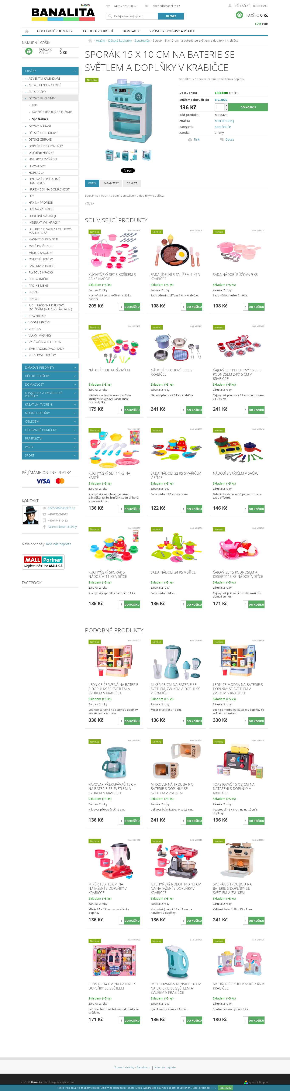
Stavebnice (37, 316)
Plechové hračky (42, 355)
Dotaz (229, 139)
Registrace (260, 6)
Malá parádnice (41, 246)
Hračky (30, 71)
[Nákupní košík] (28, 51)
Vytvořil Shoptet (258, 1082)
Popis (92, 183)
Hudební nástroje (43, 216)
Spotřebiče (40, 119)
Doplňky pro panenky (46, 146)
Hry (31, 196)
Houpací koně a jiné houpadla (44, 181)
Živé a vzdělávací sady (46, 349)
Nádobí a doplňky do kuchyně (52, 112)
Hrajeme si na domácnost (49, 189)
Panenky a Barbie (42, 266)
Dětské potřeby (37, 376)
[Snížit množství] (226, 109)
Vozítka (35, 329)
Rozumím (226, 1088)
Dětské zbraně (40, 139)
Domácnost (34, 384)
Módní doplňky (37, 413)
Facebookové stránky (62, 527)
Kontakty (131, 31)
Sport (29, 455)
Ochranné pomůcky (40, 430)
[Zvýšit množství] (226, 105)
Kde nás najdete (58, 544)
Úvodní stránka (27, 31)
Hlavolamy (37, 166)
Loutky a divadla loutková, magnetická (50, 231)
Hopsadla (36, 173)
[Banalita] (63, 14)
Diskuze (132, 183)
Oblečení (32, 421)
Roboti (34, 299)
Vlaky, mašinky (40, 335)
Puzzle (34, 292)
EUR (265, 24)
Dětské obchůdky (43, 133)
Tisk (196, 139)
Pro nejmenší (39, 285)
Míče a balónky (41, 253)
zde (213, 1088)
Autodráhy (37, 92)
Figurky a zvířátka (43, 159)
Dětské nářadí (40, 126)
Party (29, 447)
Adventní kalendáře (45, 78)
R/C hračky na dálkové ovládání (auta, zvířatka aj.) (50, 307)
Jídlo (35, 105)
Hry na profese (41, 202)
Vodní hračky (39, 322)
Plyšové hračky (41, 272)
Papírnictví (33, 438)
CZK (258, 24)
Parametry (111, 183)
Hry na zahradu (41, 209)
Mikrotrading (224, 121)
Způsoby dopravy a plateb (172, 31)
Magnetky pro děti (43, 239)
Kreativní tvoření (39, 404)
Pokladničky (39, 279)
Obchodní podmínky (54, 31)
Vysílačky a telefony (45, 342)
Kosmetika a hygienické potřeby (43, 394)
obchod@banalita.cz (61, 508)
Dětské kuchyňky (42, 98)
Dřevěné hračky (41, 153)
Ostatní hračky (41, 259)
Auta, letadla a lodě (45, 85)
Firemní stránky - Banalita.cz (132, 1067)
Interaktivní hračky (44, 222)
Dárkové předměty (39, 367)
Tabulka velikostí (98, 31)
